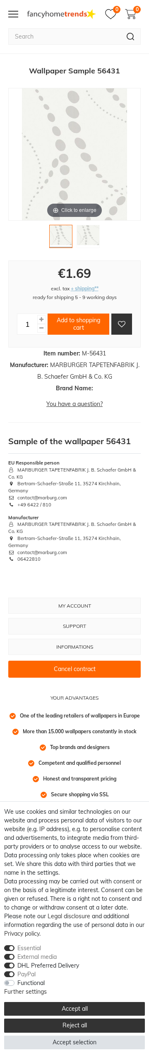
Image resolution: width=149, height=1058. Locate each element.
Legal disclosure (69, 916)
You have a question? (74, 404)
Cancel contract (75, 669)
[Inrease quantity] (41, 319)
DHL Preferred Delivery (48, 965)
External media (37, 957)
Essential (29, 948)
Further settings (25, 991)
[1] (60, 238)
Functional (31, 983)
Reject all (74, 1025)
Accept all (75, 1008)
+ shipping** (85, 288)
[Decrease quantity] (41, 328)
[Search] (130, 36)
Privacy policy (21, 933)
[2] (88, 238)
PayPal (26, 974)
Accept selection (74, 1042)
